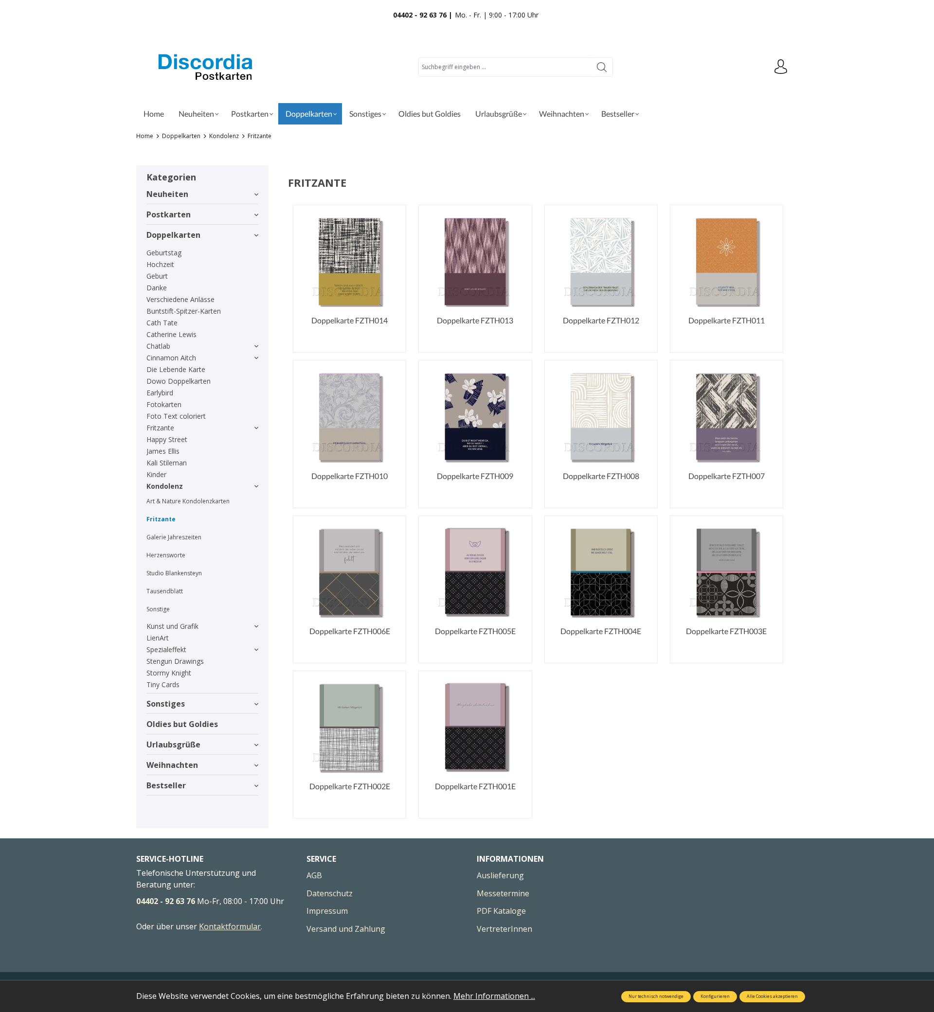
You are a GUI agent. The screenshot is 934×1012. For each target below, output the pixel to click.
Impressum (327, 910)
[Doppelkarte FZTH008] (601, 416)
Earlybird (159, 392)
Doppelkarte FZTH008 (601, 475)
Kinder (156, 474)
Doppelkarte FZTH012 (601, 320)
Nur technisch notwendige (656, 996)
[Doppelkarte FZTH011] (726, 261)
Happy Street (166, 439)
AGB (314, 875)
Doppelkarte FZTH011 (726, 320)
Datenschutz (329, 893)
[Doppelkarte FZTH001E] (475, 727)
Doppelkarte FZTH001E (475, 786)
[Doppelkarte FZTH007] (726, 416)
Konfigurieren (715, 996)
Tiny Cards (163, 684)
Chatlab (158, 346)
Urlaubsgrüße (173, 744)
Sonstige (158, 609)
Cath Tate (162, 322)
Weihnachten (172, 765)
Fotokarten (163, 404)
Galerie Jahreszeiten (173, 537)
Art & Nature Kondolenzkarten (188, 501)
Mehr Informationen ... (494, 996)
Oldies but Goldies (182, 724)
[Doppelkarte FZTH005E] (475, 572)
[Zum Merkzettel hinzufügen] (637, 224)
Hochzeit (160, 264)
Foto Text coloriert (176, 416)
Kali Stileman (166, 462)
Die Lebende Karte (175, 369)
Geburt (157, 276)
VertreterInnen (504, 928)
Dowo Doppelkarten (178, 381)
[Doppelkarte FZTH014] (349, 261)
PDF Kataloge (501, 910)
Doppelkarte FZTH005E (475, 631)
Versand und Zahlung (345, 928)
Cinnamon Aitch (171, 357)
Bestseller (166, 785)
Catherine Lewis (171, 334)
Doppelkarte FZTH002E (349, 786)
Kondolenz (164, 486)
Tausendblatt (164, 591)
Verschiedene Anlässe (180, 299)
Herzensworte (165, 555)
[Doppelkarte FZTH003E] (726, 572)
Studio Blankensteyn (174, 573)
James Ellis (163, 451)
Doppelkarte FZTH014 (349, 320)
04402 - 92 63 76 (165, 901)
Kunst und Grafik (172, 626)
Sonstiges (165, 703)
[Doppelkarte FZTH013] (475, 261)
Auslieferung (500, 875)
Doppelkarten (173, 235)
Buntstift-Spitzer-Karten (183, 311)
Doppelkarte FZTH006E (349, 631)
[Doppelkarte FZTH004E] (601, 572)
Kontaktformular (230, 926)
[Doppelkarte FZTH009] (475, 416)
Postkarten (168, 214)
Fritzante (160, 427)
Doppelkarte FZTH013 (475, 320)
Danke (156, 287)
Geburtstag (163, 252)
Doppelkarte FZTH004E (600, 631)
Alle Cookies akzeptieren (772, 996)
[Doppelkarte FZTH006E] (349, 572)
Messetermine (503, 893)
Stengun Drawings (175, 661)
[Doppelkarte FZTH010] (349, 416)
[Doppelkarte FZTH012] (601, 261)
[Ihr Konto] (780, 67)
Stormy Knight (168, 672)
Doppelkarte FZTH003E (726, 631)
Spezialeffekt (166, 649)
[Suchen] (602, 67)
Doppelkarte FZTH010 (349, 475)
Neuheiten (167, 194)
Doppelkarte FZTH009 (475, 475)
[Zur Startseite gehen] (207, 67)
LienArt (157, 637)
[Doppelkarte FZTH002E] (349, 727)
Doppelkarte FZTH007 (726, 475)
